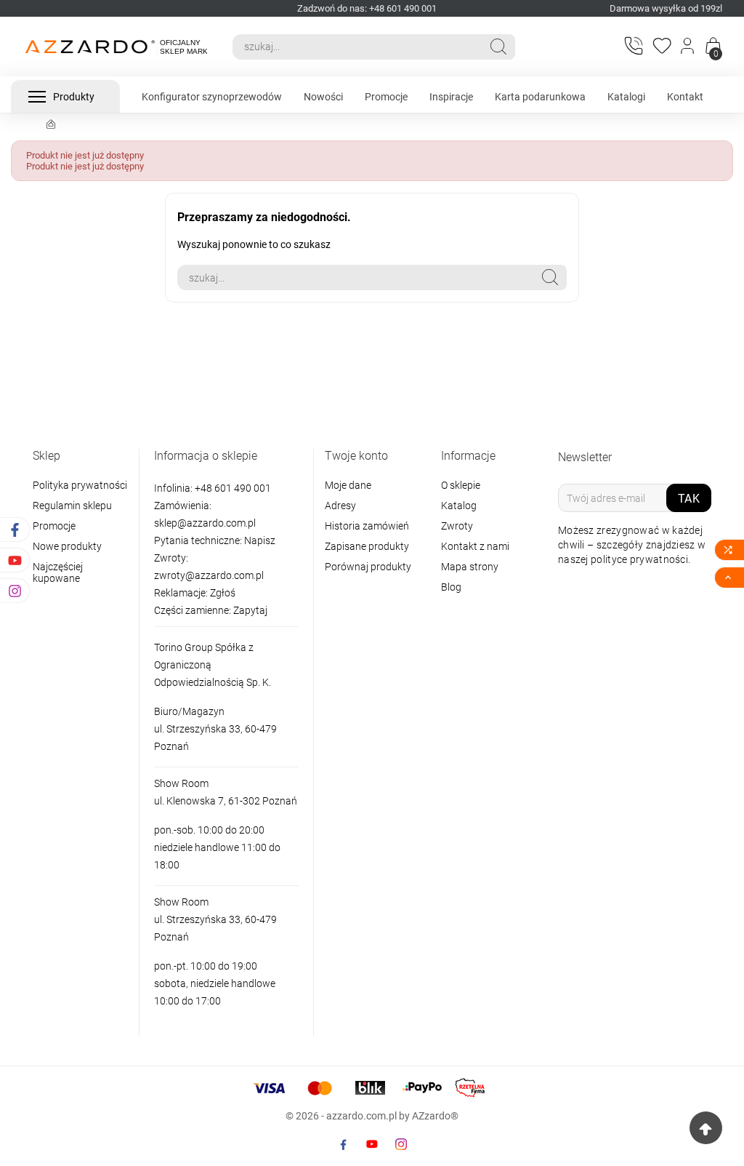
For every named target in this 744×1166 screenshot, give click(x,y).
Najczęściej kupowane (58, 572)
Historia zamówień (367, 526)
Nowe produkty (67, 546)
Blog (451, 587)
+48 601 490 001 (232, 488)
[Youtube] (372, 1144)
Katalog (459, 505)
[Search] (498, 47)
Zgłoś (222, 593)
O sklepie (460, 485)
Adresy (340, 505)
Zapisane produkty (367, 546)
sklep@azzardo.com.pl (205, 523)
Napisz (259, 540)
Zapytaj (250, 610)
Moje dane (348, 485)
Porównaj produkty (368, 566)
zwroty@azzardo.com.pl (209, 575)
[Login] (688, 46)
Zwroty (457, 526)
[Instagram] (401, 1144)
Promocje (54, 526)
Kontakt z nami (475, 546)
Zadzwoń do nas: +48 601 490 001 (367, 8)
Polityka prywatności (80, 485)
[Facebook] (343, 1144)
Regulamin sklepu (72, 505)
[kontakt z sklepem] (633, 45)
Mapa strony (469, 566)
